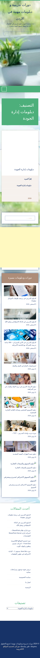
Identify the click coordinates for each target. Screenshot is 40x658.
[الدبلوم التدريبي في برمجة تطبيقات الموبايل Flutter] (20, 291)
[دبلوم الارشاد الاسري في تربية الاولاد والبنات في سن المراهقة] (20, 379)
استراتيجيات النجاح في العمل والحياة (24, 366)
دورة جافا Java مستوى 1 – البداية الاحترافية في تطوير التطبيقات (20, 552)
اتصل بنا (28, 582)
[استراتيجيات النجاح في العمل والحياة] (20, 358)
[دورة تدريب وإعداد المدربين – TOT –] (20, 425)
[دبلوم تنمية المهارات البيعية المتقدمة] (20, 446)
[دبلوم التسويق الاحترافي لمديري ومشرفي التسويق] (20, 479)
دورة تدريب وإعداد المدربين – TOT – (24, 433)
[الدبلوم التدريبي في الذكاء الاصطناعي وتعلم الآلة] (20, 314)
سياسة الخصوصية (25, 577)
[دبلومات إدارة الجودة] (20, 147)
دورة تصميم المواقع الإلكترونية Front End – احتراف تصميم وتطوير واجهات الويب (21, 543)
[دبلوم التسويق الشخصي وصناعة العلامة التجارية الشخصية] (20, 402)
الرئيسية (28, 587)
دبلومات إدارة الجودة (24, 169)
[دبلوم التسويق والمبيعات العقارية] (23, 463)
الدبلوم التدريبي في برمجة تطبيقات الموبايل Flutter (19, 516)
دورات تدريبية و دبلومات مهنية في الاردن (20, 11)
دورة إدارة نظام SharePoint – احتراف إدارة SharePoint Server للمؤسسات (20, 533)
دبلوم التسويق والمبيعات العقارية (25, 468)
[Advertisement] (20, 62)
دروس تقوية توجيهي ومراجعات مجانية (20, 571)
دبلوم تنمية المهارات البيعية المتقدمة (24, 454)
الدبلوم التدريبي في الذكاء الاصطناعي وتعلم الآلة (20, 322)
